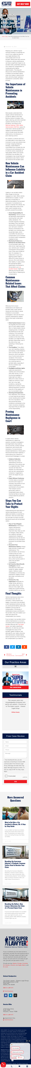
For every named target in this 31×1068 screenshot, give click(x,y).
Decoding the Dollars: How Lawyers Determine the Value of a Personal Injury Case (15, 906)
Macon (24, 965)
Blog (6, 36)
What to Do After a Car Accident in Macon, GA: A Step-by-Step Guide (15, 824)
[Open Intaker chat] (12, 1060)
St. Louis (5, 967)
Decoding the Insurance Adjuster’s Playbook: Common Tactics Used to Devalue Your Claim (15, 864)
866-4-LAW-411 (8, 988)
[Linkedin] (10, 995)
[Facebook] (6, 995)
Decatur (7, 965)
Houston (12, 965)
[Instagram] (15, 995)
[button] (6, 647)
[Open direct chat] (27, 1041)
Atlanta (14, 963)
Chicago (19, 963)
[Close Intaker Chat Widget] (29, 1041)
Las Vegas (18, 965)
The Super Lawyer (11, 1063)
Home (3, 36)
